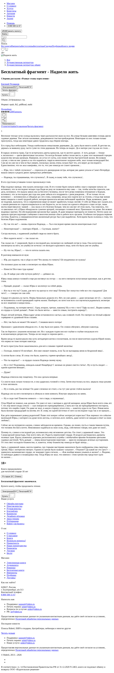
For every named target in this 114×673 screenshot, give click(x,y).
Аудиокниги (12, 565)
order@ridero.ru (35, 609)
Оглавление (21, 126)
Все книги (6, 46)
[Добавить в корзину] (12, 94)
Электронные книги (16, 562)
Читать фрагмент (9, 90)
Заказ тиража (13, 518)
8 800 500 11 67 (8, 595)
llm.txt (9, 553)
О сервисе (11, 6)
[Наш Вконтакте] (8, 659)
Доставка (11, 578)
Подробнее (6, 109)
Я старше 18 (7, 476)
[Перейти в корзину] (6, 50)
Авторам (11, 13)
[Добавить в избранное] (4, 115)
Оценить (17, 112)
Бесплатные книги (15, 570)
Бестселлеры (27, 46)
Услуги (10, 8)
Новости (11, 16)
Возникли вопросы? (16, 540)
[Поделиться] (4, 119)
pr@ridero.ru (16, 611)
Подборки (57, 46)
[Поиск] (3, 40)
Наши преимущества (17, 545)
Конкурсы (11, 11)
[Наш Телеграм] (8, 662)
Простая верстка (14, 506)
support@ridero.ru (26, 604)
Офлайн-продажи (15, 503)
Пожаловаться (8, 124)
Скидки (48, 46)
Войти (4, 34)
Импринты (16, 46)
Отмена (18, 476)
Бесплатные (39, 46)
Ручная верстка (14, 508)
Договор (11, 551)
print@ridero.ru (28, 606)
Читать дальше (8, 633)
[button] (57, 40)
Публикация (12, 521)
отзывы (12, 126)
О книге (5, 126)
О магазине (12, 535)
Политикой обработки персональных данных (37, 619)
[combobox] (57, 37)
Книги (10, 538)
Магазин (11, 3)
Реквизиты (12, 548)
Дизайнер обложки (16, 516)
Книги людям (68, 46)
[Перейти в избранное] (2, 50)
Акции (10, 18)
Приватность (13, 543)
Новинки (11, 567)
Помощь (11, 23)
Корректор (12, 513)
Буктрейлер (12, 511)
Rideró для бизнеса (15, 524)
